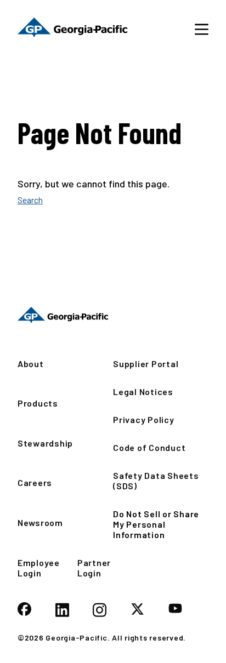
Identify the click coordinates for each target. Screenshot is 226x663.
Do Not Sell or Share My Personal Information (156, 524)
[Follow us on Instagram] (99, 611)
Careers (35, 482)
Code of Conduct (149, 447)
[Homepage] (63, 315)
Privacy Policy (143, 419)
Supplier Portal (145, 363)
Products (38, 403)
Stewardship (45, 443)
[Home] (72, 28)
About (31, 363)
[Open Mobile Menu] (201, 29)
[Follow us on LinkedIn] (62, 611)
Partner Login (94, 567)
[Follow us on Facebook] (24, 610)
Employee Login (39, 567)
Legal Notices (143, 391)
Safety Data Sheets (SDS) (156, 480)
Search (30, 200)
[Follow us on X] (137, 610)
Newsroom (40, 522)
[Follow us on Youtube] (175, 609)
